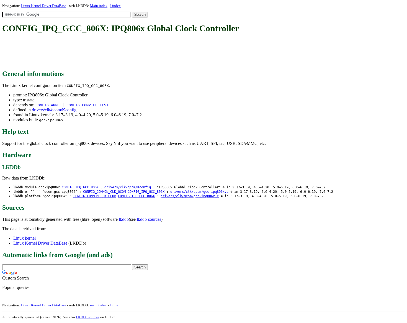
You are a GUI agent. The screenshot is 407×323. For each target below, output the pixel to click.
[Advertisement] (103, 52)
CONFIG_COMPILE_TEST (87, 105)
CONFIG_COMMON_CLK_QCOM (104, 192)
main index (98, 305)
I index (115, 6)
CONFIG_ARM (46, 105)
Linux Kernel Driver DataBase (43, 6)
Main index (98, 6)
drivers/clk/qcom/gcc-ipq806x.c (199, 192)
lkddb (124, 219)
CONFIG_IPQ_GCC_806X (80, 187)
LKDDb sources (87, 317)
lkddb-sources (149, 219)
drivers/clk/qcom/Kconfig (54, 109)
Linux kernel (24, 238)
